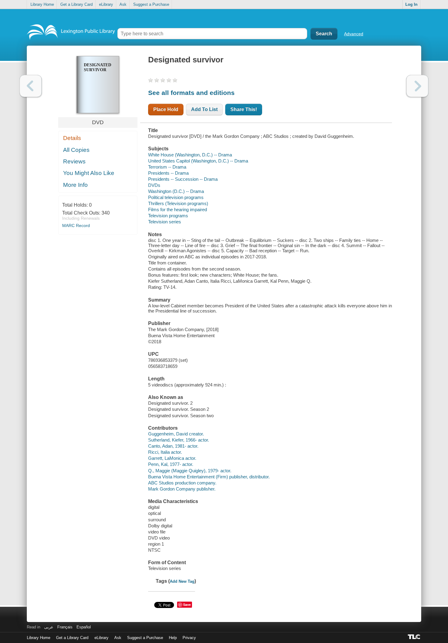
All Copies (76, 150)
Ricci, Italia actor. (165, 452)
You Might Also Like (88, 173)
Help (173, 637)
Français (65, 627)
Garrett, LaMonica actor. (172, 458)
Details (72, 138)
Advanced (353, 33)
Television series (164, 221)
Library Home (42, 4)
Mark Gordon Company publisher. (181, 488)
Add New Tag (182, 581)
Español (83, 627)
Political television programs (176, 197)
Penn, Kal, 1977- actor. (170, 464)
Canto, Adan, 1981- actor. (173, 446)
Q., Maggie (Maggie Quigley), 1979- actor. (189, 470)
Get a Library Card (76, 4)
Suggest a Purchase (151, 4)
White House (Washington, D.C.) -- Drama (190, 154)
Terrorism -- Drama (167, 166)
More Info (75, 185)
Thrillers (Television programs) (178, 203)
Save (187, 604)
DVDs (154, 185)
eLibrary (106, 4)
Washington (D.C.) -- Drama (176, 191)
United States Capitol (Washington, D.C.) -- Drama (198, 160)
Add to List (204, 109)
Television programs (168, 215)
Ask (122, 4)
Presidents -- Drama (168, 173)
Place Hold (165, 109)
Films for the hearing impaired (177, 209)
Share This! (243, 109)
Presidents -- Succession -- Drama (183, 179)
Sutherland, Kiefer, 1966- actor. (178, 439)
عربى (48, 627)
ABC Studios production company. (182, 482)
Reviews (74, 161)
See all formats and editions (191, 92)
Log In (411, 4)
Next (417, 86)
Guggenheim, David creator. (176, 433)
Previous (31, 86)
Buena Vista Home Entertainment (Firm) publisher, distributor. (209, 476)
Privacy (189, 637)
